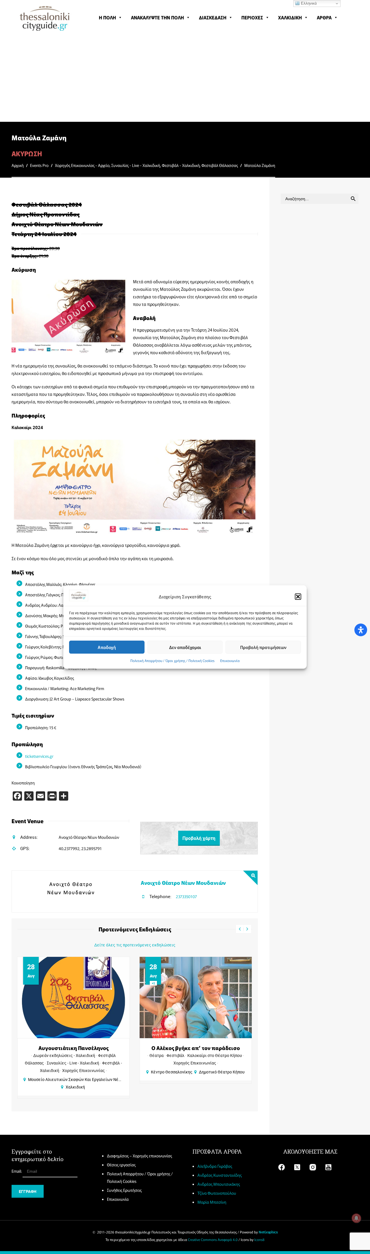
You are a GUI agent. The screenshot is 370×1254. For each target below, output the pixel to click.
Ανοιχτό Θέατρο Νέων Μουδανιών (183, 882)
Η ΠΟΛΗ (107, 17)
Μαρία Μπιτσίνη (211, 1202)
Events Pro (39, 165)
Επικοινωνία (230, 660)
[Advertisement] (185, 78)
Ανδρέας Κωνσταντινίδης (219, 1175)
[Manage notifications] (356, 1218)
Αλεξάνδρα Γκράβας (214, 1166)
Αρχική (18, 165)
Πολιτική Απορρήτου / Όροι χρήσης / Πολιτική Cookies (172, 660)
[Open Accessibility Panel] (360, 630)
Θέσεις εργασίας (121, 1164)
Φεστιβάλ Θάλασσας (219, 165)
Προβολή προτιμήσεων (263, 647)
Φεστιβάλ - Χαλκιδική (181, 165)
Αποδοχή (107, 647)
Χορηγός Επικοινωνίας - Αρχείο (82, 165)
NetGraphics (268, 1232)
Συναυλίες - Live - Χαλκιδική (135, 165)
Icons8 (259, 1239)
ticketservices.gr (39, 756)
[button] (298, 597)
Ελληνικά (308, 3)
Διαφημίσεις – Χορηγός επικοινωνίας (139, 1156)
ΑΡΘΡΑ (324, 17)
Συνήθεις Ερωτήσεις (124, 1190)
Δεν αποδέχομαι (185, 647)
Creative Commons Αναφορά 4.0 (213, 1239)
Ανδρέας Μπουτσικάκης (218, 1184)
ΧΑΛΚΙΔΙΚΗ (290, 17)
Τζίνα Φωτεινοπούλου (216, 1193)
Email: (17, 1171)
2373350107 (186, 896)
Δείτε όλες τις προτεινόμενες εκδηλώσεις (134, 945)
